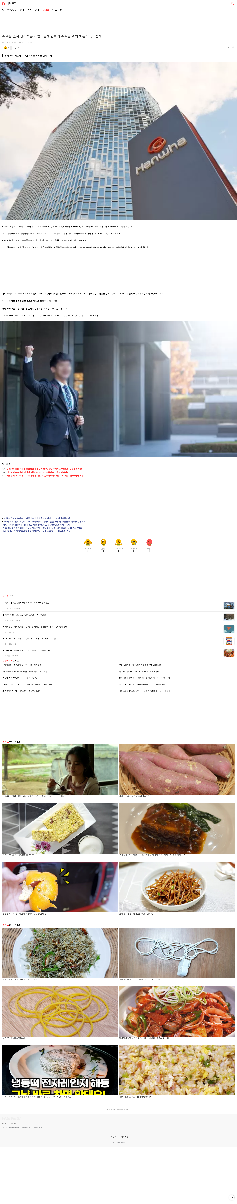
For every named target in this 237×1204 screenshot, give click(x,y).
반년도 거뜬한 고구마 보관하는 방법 (134, 796)
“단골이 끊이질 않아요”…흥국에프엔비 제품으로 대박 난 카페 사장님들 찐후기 (37, 518)
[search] (232, 3)
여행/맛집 (11, 10)
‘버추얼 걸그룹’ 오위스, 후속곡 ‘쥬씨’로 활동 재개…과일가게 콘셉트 (31, 639)
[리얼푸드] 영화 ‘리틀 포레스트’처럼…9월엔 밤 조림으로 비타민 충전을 (33, 796)
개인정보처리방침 (14, 1128)
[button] (232, 1198)
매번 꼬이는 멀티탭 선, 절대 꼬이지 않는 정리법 (139, 979)
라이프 (46, 10)
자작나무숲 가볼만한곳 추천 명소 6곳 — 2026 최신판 (25, 615)
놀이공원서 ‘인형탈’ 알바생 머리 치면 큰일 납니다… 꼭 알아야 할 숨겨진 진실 (36, 531)
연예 (29, 10)
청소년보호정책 (26, 1128)
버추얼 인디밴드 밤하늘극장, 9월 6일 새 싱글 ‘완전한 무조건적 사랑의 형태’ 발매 (36, 627)
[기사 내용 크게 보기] (233, 47)
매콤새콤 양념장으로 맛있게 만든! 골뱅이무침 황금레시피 (27, 650)
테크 (54, 10)
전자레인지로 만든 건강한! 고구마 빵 (18, 855)
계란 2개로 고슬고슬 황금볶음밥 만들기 (136, 1097)
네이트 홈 (113, 1137)
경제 (37, 10)
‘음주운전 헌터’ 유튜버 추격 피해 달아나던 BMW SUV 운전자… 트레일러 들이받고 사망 (44, 469)
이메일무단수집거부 (39, 1128)
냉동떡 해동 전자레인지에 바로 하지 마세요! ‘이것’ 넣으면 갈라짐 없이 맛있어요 (36, 1097)
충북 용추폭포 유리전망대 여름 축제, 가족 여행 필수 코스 (27, 603)
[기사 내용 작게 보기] (229, 48)
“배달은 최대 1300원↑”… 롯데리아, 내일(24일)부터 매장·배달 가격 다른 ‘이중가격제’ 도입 (45, 475)
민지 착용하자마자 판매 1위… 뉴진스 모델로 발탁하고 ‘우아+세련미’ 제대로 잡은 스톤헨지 (42, 528)
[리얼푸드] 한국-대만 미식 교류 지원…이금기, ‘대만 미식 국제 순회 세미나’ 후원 (153, 855)
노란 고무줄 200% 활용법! (13, 1038)
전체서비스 (123, 1137)
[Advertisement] (118, 22)
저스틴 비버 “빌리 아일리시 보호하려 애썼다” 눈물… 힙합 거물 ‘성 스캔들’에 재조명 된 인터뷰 (44, 521)
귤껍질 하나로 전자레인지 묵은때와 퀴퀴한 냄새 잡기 (25, 914)
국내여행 (8, 608)
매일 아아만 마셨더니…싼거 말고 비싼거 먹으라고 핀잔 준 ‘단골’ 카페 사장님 (36, 525)
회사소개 (4, 1128)
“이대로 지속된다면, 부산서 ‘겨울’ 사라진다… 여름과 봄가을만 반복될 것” (38, 472)
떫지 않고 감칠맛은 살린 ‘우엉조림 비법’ (136, 914)
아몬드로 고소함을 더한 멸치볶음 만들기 (20, 979)
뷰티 (22, 10)
